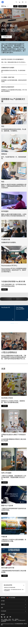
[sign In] (22, 2)
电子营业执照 (3, 621)
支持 (2, 607)
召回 (2, 619)
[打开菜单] (25, 2)
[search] (16, 2)
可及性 (9, 619)
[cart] (19, 2)
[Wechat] (1, 617)
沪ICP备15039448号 (21, 620)
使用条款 (16, 619)
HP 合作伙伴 (3, 611)
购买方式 (3, 604)
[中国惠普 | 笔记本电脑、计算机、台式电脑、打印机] (2, 2)
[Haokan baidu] (10, 617)
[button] (12, 323)
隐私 (13, 619)
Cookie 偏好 (14, 620)
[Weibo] (4, 617)
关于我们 (3, 600)
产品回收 (5, 619)
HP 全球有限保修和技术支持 (6, 620)
